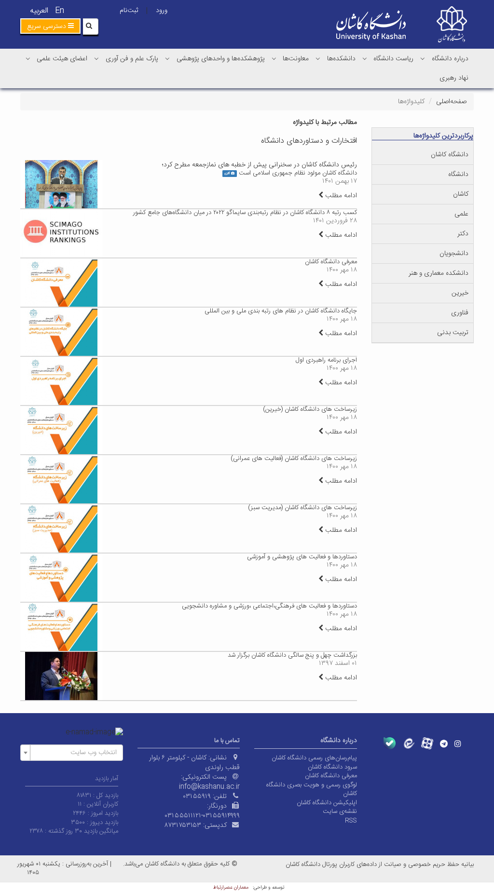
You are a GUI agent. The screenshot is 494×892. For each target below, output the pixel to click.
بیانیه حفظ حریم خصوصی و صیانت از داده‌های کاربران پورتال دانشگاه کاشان (380, 864)
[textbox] (74, 752)
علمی (461, 214)
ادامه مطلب (340, 196)
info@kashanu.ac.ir (209, 787)
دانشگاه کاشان (449, 155)
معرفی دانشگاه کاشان (331, 262)
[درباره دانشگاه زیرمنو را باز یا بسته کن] (422, 58)
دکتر (462, 234)
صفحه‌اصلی (451, 102)
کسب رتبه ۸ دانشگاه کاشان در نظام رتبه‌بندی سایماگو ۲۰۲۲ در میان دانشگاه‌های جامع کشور (245, 212)
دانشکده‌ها (341, 59)
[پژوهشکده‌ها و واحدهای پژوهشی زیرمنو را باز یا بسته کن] (167, 58)
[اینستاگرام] (457, 743)
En (59, 10)
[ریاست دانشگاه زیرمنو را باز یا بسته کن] (364, 58)
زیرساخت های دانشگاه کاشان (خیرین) (310, 409)
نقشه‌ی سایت (340, 811)
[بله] (390, 743)
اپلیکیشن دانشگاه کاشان (327, 802)
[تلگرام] (444, 743)
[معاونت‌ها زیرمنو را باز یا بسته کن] (274, 58)
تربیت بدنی (452, 332)
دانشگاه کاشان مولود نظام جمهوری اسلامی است (298, 173)
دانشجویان (453, 253)
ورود (161, 10)
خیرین (460, 293)
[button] (50, 26)
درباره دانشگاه (450, 59)
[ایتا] (408, 743)
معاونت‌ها (296, 59)
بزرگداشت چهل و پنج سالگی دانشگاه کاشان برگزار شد (292, 655)
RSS (351, 820)
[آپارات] (427, 743)
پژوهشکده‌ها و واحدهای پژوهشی (221, 59)
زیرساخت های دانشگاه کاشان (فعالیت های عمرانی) (294, 458)
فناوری (459, 313)
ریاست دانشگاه (393, 59)
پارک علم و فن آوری (132, 59)
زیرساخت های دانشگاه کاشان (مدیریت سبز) (302, 507)
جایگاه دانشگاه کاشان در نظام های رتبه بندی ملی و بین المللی (281, 311)
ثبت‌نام (129, 10)
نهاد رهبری (453, 78)
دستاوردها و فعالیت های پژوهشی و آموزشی (302, 557)
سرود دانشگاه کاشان (332, 767)
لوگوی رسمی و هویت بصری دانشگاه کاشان (311, 789)
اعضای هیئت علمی (62, 59)
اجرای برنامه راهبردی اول (326, 360)
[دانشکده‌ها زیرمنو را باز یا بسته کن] (318, 58)
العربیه (39, 10)
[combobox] (71, 752)
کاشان (460, 194)
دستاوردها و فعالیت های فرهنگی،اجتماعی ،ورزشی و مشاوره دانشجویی (269, 606)
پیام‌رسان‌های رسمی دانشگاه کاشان (314, 758)
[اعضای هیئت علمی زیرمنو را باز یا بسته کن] (28, 58)
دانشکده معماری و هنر (438, 273)
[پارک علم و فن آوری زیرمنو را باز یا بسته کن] (96, 58)
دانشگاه (458, 174)
